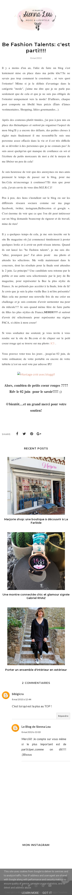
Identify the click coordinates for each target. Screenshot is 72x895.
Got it (47, 893)
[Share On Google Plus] (39, 434)
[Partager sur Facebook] (17, 434)
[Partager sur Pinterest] (32, 434)
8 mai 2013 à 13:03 (31, 732)
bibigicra (18, 694)
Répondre (63, 715)
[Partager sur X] (24, 434)
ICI (52, 343)
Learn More (30, 893)
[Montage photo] (36, 374)
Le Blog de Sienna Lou (36, 726)
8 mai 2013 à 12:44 (21, 699)
